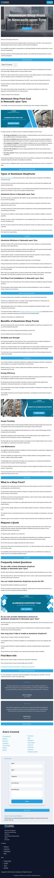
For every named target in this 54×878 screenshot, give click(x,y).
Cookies (6, 863)
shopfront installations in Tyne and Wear (30, 311)
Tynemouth (30, 744)
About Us (6, 846)
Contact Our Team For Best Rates (27, 169)
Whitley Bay (31, 747)
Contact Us (6, 849)
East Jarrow (30, 735)
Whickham (17, 666)
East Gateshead (5, 666)
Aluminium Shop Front (7, 177)
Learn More (27, 236)
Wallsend (11, 666)
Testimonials (7, 851)
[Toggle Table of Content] (14, 65)
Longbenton (23, 666)
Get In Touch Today (27, 59)
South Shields (31, 742)
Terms (5, 865)
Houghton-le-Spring (32, 751)
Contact (50, 2)
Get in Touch (27, 477)
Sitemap (6, 867)
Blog (5, 853)
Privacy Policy (7, 861)
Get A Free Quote (27, 723)
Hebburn (5, 747)
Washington (30, 740)
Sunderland (30, 749)
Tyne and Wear (31, 666)
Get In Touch (27, 810)
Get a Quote (26, 28)
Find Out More (27, 358)
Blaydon (5, 750)
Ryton (29, 738)
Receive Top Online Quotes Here (27, 293)
